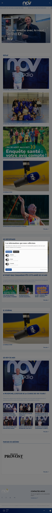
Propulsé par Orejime (43, 269)
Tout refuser (16, 251)
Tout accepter (8, 251)
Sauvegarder (8, 269)
